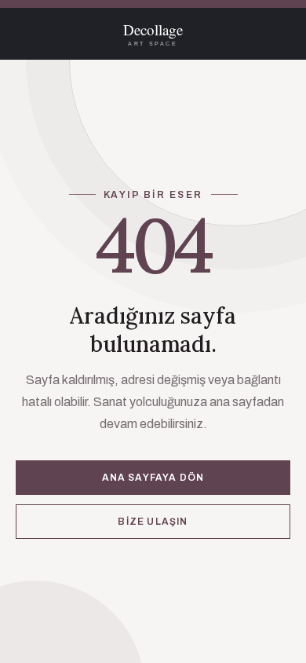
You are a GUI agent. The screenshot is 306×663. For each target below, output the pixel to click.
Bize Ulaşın (153, 521)
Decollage (153, 34)
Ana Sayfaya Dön (153, 477)
